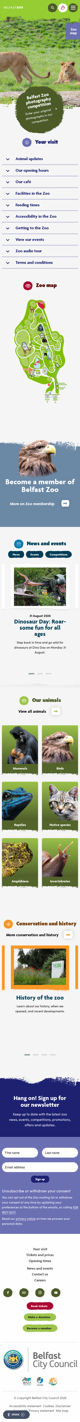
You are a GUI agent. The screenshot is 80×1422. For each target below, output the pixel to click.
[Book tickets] (63, 8)
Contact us (40, 1274)
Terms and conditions (34, 262)
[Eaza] (53, 1381)
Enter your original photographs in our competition (39, 115)
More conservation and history (32, 935)
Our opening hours (32, 170)
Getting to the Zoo (32, 227)
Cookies (48, 1406)
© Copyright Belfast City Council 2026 (40, 1398)
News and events (40, 1268)
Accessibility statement (25, 1406)
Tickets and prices (40, 1255)
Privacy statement (41, 1410)
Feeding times (28, 204)
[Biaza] (27, 1381)
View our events (30, 239)
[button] (31, 673)
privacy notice (26, 1218)
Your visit (40, 1249)
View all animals (32, 711)
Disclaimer (63, 1406)
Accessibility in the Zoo (36, 216)
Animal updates (29, 158)
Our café (23, 181)
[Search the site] (52, 8)
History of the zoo (40, 997)
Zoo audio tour (29, 250)
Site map (62, 1410)
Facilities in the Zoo (33, 193)
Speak (15, 1414)
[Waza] (40, 1381)
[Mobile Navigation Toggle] (73, 8)
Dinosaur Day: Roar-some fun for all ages (40, 627)
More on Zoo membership (32, 503)
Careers (40, 1280)
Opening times (40, 1261)
